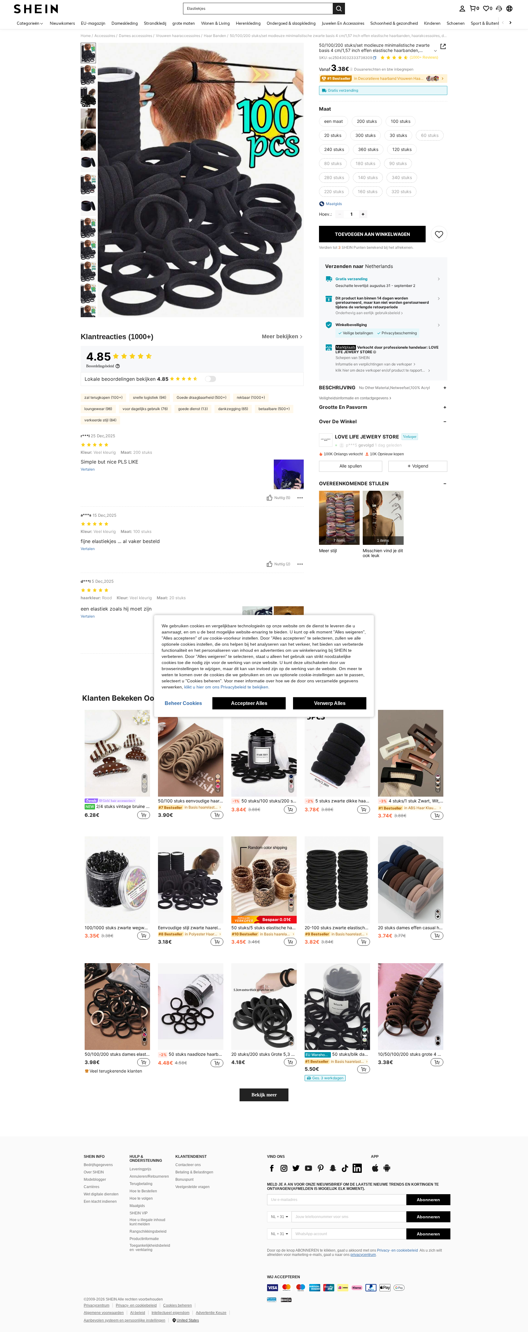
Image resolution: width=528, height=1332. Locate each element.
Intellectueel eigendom (170, 1313)
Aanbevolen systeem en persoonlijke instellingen (124, 1320)
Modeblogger (95, 1179)
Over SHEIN (94, 1172)
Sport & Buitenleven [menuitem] (489, 23)
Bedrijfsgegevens (98, 1165)
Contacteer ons (188, 1165)
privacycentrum (363, 1255)
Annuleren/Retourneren (149, 1176)
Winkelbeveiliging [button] (351, 325)
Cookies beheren (177, 1305)
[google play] (387, 1171)
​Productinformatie (144, 1239)
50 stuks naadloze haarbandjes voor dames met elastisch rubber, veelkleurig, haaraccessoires (191, 1054)
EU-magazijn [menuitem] (93, 23)
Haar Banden (215, 36)
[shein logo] (36, 8)
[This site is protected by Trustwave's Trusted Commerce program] (271, 1299)
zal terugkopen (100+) (103, 397)
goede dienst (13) (193, 408)
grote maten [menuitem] (183, 23)
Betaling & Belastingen (194, 1172)
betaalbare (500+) (274, 408)
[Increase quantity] (363, 214)
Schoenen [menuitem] (456, 23)
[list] (316, 1168)
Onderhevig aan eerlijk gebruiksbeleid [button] (368, 312)
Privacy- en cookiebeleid (397, 1250)
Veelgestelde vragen (192, 1187)
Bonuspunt (184, 1179)
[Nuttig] (269, 497)
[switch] (210, 379)
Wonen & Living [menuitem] (215, 23)
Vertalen (88, 469)
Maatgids (137, 1206)
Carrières (91, 1187)
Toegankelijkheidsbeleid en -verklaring (150, 1247)
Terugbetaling (141, 1184)
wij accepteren (283, 1277)
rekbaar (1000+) (251, 397)
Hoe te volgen (141, 1198)
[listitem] (339, 518)
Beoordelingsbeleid (100, 366)
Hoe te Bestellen (143, 1191)
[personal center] (462, 8)
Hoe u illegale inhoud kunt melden (147, 1222)
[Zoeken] (339, 8)
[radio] (333, 121)
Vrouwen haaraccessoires (178, 36)
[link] (474, 8)
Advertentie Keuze (211, 1313)
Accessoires (104, 36)
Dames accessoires (135, 36)
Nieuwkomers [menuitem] (62, 23)
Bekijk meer (264, 1094)
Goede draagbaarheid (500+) (201, 397)
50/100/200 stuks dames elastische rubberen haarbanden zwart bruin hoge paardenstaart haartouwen (117, 1054)
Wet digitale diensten (101, 1194)
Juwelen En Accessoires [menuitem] (343, 23)
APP (375, 1157)
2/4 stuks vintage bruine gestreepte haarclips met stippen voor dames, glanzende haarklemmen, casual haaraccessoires (118, 806)
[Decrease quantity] (340, 214)
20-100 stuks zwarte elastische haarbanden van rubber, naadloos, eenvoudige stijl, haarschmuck (337, 927)
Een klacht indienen (100, 1201)
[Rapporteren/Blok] (300, 497)
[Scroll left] (503, 23)
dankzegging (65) (233, 408)
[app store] (375, 1171)
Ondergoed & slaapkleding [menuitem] (291, 23)
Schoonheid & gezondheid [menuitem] (394, 23)
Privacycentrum (96, 1305)
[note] (264, 919)
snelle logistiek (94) (149, 397)
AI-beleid (137, 1313)
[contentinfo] (358, 1287)
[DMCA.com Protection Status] (286, 1299)
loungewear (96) (98, 408)
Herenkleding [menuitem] (248, 23)
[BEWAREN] (439, 234)
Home (86, 36)
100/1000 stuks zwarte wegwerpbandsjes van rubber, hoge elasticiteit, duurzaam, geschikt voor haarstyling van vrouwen (117, 927)
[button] (499, 8)
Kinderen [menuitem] (432, 23)
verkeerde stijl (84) (100, 420)
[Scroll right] (510, 23)
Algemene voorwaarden (104, 1313)
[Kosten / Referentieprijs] (351, 69)
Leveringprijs (140, 1169)
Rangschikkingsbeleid (148, 1231)
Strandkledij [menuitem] (155, 23)
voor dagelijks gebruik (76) (145, 408)
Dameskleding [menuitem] (125, 23)
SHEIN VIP (139, 1213)
